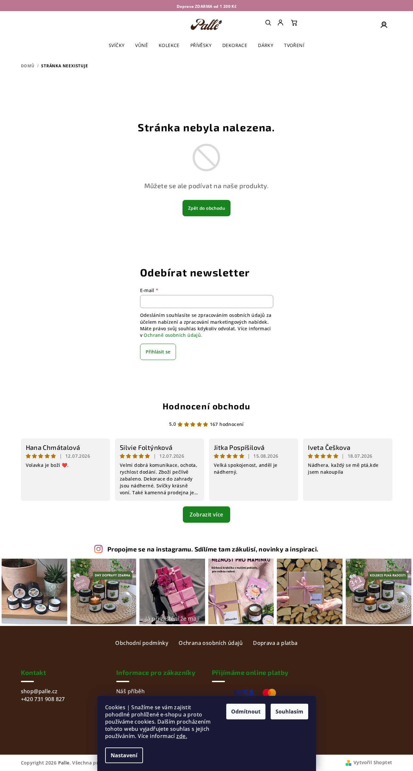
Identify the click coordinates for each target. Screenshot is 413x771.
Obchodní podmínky (141, 643)
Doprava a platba (275, 643)
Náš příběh (130, 691)
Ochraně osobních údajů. (173, 335)
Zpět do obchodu (206, 208)
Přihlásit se (158, 352)
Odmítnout (246, 711)
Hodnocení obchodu (206, 406)
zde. (181, 736)
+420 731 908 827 (43, 699)
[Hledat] (268, 22)
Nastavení (124, 755)
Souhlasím (289, 711)
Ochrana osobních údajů (211, 643)
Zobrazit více (206, 514)
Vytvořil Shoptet (373, 762)
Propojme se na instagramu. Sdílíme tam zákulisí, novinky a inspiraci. (213, 549)
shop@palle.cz (39, 691)
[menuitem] (281, 22)
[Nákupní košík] (294, 22)
